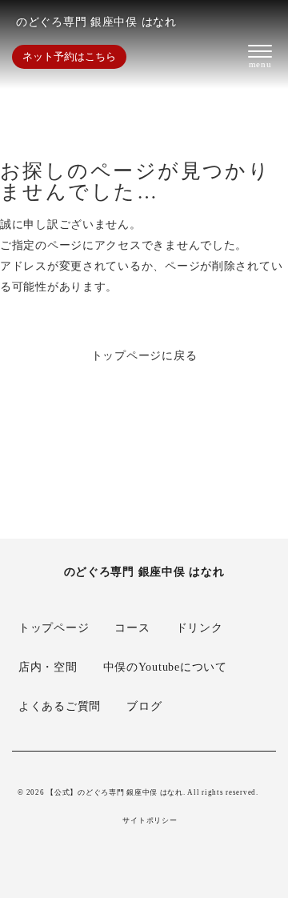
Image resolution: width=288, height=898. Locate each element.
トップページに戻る (144, 355)
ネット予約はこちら (69, 56)
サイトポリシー (149, 820)
